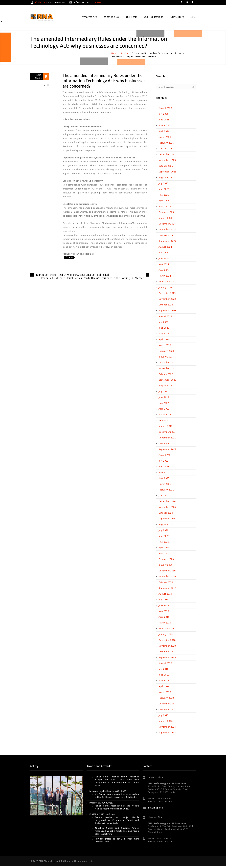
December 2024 (167, 224)
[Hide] (1, 21)
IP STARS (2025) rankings (102, 793)
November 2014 (167, 727)
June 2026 (163, 119)
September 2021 (167, 449)
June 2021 (163, 466)
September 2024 (167, 241)
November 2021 (167, 437)
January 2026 (165, 148)
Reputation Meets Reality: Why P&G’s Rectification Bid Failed (72, 274)
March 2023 (164, 345)
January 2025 (165, 218)
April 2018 (163, 686)
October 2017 (165, 709)
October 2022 (165, 374)
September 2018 (167, 657)
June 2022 (163, 397)
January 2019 (165, 634)
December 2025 (167, 154)
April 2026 (163, 131)
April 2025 (163, 200)
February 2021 (166, 490)
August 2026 (165, 108)
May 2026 (163, 125)
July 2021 (163, 461)
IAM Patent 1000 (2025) (101, 782)
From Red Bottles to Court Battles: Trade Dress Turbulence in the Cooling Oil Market (92, 278)
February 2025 (166, 212)
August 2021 (165, 455)
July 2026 (163, 114)
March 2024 (164, 276)
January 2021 (165, 495)
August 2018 (165, 663)
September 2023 (167, 310)
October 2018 (165, 651)
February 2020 (166, 559)
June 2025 (163, 189)
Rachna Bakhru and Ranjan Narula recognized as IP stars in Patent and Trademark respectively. (117, 799)
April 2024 (163, 270)
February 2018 (166, 698)
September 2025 (167, 171)
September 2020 (167, 518)
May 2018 (163, 680)
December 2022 (167, 362)
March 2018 (164, 692)
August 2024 (165, 247)
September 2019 (167, 588)
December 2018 (167, 640)
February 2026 (166, 143)
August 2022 (165, 385)
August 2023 (165, 316)
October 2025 (165, 166)
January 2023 (165, 357)
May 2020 (163, 542)
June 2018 (163, 675)
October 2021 (165, 443)
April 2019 (163, 617)
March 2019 (164, 622)
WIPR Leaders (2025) (99, 834)
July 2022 (163, 391)
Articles (124, 53)
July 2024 (163, 252)
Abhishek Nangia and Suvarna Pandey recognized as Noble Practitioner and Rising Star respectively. (117, 810)
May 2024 (163, 264)
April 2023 (163, 339)
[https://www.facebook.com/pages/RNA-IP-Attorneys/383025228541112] (181, 2)
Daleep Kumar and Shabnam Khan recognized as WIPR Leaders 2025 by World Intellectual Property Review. (117, 840)
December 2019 (167, 570)
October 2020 (165, 513)
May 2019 (163, 611)
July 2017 (163, 715)
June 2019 (163, 605)
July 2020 (163, 530)
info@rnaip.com (81, 2)
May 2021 (163, 472)
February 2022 (166, 420)
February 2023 (166, 351)
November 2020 (167, 507)
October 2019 (165, 582)
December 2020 (167, 501)
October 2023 (165, 304)
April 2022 (163, 409)
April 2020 (163, 547)
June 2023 (163, 328)
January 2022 (165, 426)
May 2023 (163, 333)
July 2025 (163, 183)
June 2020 (163, 536)
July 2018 (163, 669)
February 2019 (166, 628)
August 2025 (165, 177)
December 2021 (167, 432)
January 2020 (165, 565)
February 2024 (166, 281)
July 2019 (163, 599)
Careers (97, 2)
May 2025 (163, 195)
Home (114, 53)
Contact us (41, 2)
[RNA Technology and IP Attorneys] (47, 17)
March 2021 (164, 484)
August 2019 (165, 594)
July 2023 (163, 322)
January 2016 (165, 721)
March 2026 (164, 137)
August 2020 (165, 524)
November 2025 (167, 160)
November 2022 (167, 368)
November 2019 (167, 576)
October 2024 (165, 235)
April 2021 (163, 478)
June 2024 (163, 258)
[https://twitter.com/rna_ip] (187, 2)
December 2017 (167, 703)
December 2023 (167, 293)
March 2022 (164, 414)
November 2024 (167, 229)
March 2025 (164, 206)
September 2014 (167, 732)
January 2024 (165, 287)
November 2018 (167, 646)
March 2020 (164, 553)
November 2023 (167, 299)
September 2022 (167, 380)
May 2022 (163, 403)
